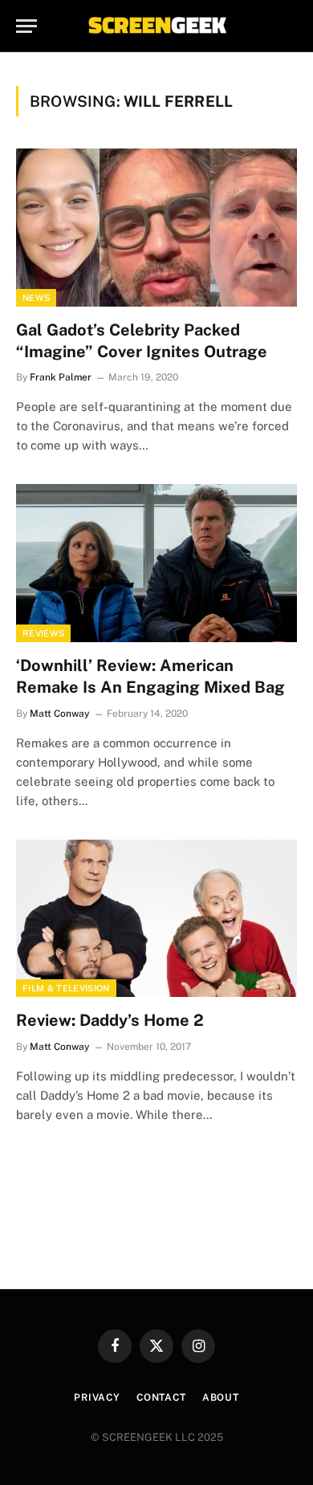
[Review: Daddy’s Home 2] (156, 919)
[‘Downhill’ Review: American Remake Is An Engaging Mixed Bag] (156, 563)
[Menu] (26, 26)
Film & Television (66, 988)
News (36, 298)
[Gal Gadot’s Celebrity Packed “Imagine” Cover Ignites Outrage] (156, 227)
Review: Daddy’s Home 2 (110, 1020)
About (220, 1397)
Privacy (97, 1397)
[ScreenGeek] (156, 26)
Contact (161, 1397)
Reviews (43, 633)
